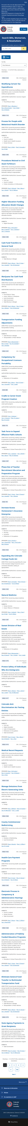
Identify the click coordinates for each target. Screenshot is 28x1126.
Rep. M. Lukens (15, 418)
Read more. (4, 11)
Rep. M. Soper (19, 382)
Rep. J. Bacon (20, 188)
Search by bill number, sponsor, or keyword (13, 45)
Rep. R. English (5, 420)
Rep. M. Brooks (5, 655)
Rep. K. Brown (11, 263)
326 (17, 1069)
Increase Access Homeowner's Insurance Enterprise (12, 510)
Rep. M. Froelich (21, 808)
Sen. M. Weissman (14, 692)
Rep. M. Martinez (13, 455)
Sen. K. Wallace (14, 190)
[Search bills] (23, 48)
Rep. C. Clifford (21, 844)
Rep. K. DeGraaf (12, 188)
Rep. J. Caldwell (12, 612)
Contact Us (15, 1115)
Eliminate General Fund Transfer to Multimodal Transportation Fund (12, 980)
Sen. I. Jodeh (14, 384)
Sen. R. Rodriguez (6, 583)
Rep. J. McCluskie (12, 227)
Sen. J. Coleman (15, 229)
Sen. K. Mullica (12, 540)
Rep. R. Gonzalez (20, 147)
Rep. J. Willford (12, 808)
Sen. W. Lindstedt (14, 343)
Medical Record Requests (12, 750)
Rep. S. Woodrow (12, 106)
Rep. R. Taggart (20, 494)
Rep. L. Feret (21, 612)
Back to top (22, 1082)
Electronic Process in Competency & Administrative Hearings (12, 894)
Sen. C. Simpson (6, 231)
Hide (25, 2)
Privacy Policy (14, 1122)
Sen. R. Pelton (12, 614)
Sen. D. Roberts (5, 110)
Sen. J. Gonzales (6, 384)
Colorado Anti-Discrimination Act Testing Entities (13, 707)
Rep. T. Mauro (11, 920)
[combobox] (14, 65)
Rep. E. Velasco (12, 691)
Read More (18, 22)
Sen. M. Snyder (5, 846)
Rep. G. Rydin (11, 147)
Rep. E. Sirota (20, 263)
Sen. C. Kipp (5, 775)
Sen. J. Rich (13, 739)
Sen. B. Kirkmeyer (14, 265)
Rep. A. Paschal (12, 844)
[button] (14, 1088)
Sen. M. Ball (16, 108)
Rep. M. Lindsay (12, 1051)
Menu (24, 29)
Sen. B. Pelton (15, 583)
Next (13, 1074)
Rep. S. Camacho (6, 773)
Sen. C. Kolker (14, 655)
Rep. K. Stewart (20, 878)
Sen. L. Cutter (15, 810)
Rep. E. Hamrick (6, 229)
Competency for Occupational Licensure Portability (12, 360)
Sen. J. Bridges (5, 308)
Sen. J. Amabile (5, 265)
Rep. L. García (20, 691)
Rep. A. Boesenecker (7, 108)
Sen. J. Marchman (6, 542)
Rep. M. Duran (21, 581)
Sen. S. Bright (5, 190)
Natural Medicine (9, 595)
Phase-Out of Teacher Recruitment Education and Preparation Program (13, 470)
